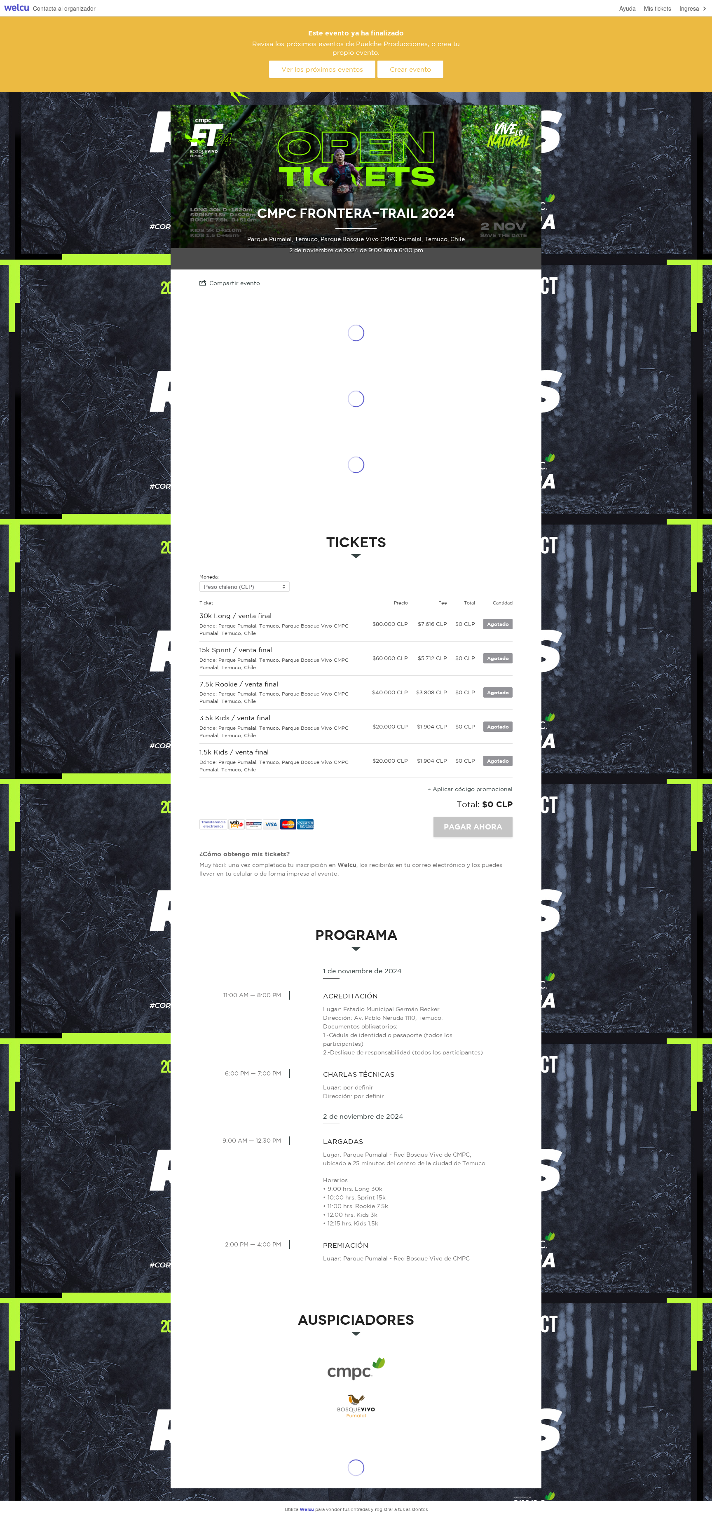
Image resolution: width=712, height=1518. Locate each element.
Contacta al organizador (64, 8)
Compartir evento (234, 283)
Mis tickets (657, 8)
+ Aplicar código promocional (470, 789)
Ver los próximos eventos (322, 69)
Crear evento (410, 69)
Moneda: (209, 577)
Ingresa (689, 8)
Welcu (16, 8)
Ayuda (627, 8)
